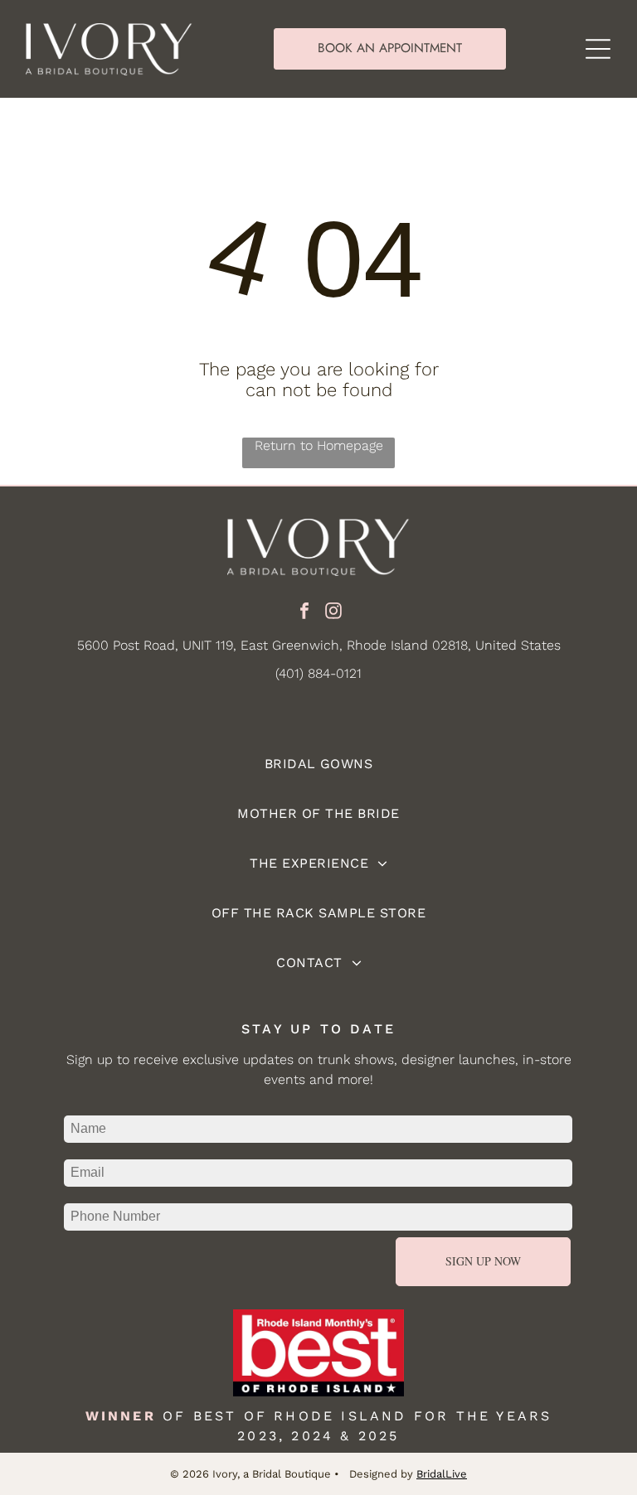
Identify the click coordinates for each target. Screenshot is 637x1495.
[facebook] (304, 612)
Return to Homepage (319, 445)
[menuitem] (318, 764)
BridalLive (441, 1474)
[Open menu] (598, 48)
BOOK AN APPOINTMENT (390, 48)
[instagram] (333, 612)
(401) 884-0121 (318, 673)
